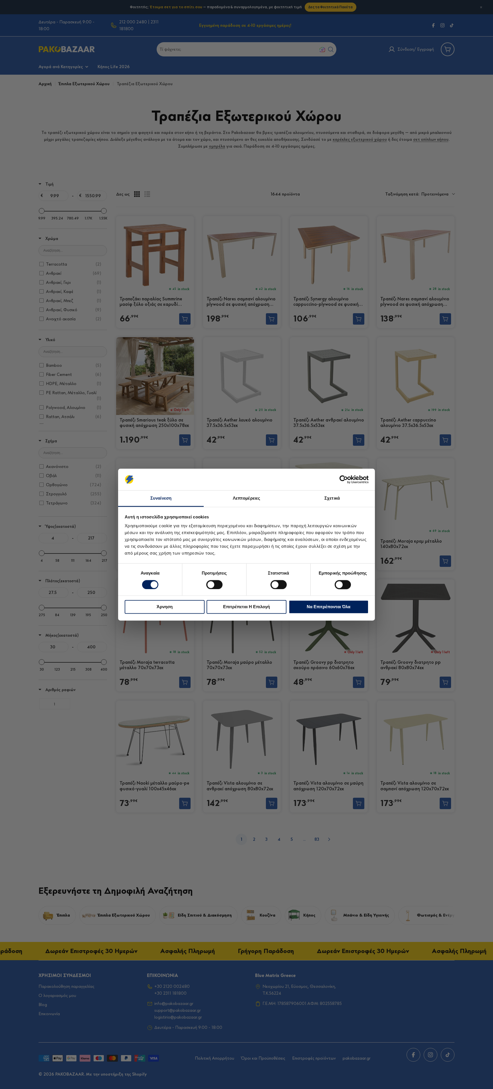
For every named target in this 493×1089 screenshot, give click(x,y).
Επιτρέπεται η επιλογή (246, 606)
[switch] (214, 584)
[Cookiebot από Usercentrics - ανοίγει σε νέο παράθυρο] (344, 479)
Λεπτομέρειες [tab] (246, 498)
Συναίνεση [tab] (160, 498)
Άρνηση (165, 606)
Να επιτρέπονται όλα (328, 606)
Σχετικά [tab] (332, 498)
